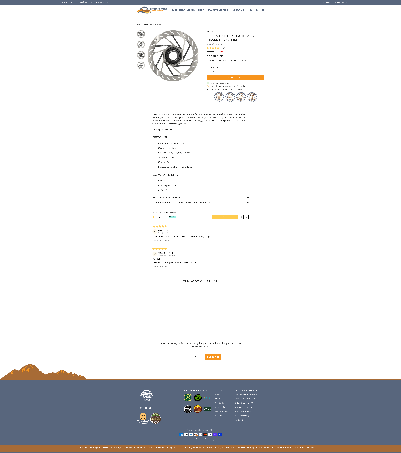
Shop (217, 399)
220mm (243, 61)
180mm (222, 61)
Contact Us (239, 420)
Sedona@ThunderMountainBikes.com (92, 2)
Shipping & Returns (166, 197)
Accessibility (202, 441)
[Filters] (241, 217)
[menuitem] (173, 10)
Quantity (213, 67)
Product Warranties (243, 412)
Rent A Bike (220, 407)
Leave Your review (225, 217)
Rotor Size (215, 56)
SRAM (210, 31)
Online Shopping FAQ (244, 403)
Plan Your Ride (221, 412)
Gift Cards (219, 403)
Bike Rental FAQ (242, 416)
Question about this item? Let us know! (182, 202)
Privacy (184, 441)
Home (138, 24)
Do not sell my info (213, 441)
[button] (213, 48)
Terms (195, 441)
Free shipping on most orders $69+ (333, 2)
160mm (211, 61)
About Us (219, 416)
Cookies (190, 441)
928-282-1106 (67, 2)
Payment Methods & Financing (248, 395)
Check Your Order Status (245, 399)
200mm (233, 61)
